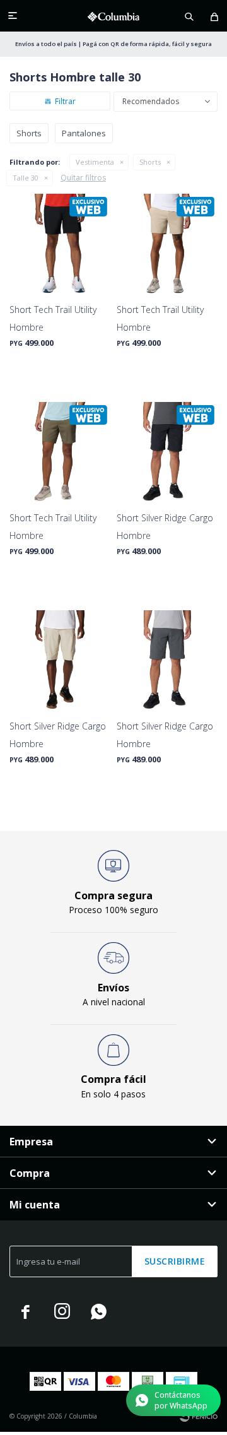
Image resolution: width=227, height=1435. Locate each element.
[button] (189, 16)
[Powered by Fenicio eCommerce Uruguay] (199, 1416)
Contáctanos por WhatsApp (180, 1400)
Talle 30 (25, 177)
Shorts (150, 162)
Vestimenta (95, 162)
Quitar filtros (83, 177)
